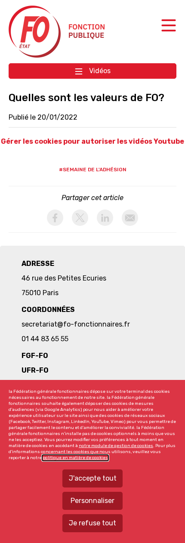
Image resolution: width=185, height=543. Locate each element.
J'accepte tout (93, 478)
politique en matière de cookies (75, 457)
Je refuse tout (92, 523)
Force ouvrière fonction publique (58, 32)
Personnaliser (92, 501)
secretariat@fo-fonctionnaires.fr (76, 324)
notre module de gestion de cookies (116, 445)
